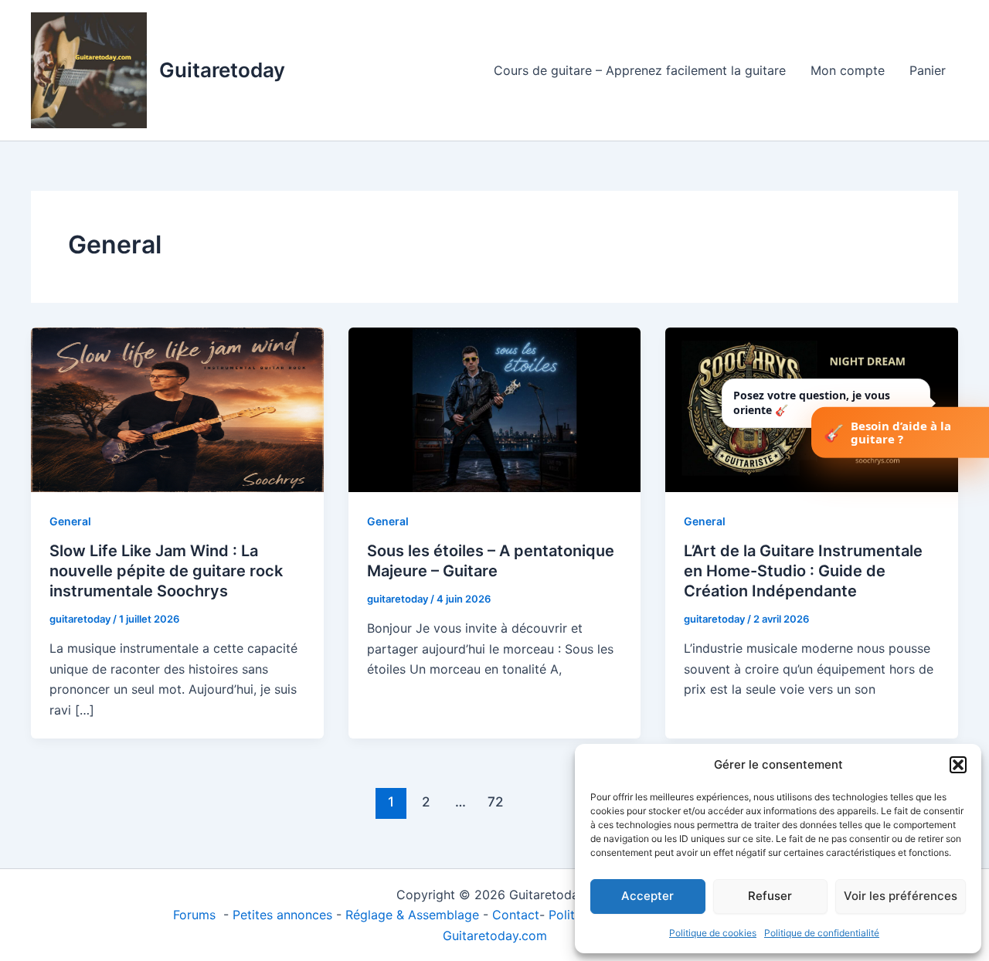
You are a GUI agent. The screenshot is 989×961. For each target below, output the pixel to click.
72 (495, 801)
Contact (515, 914)
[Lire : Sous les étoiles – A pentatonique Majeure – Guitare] (494, 408)
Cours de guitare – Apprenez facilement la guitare (640, 70)
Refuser (770, 895)
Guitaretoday (222, 70)
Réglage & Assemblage (414, 914)
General (70, 521)
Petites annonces (282, 914)
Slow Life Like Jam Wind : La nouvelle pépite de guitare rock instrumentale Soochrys (166, 571)
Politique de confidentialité (821, 933)
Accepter (647, 895)
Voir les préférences (900, 895)
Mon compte (848, 70)
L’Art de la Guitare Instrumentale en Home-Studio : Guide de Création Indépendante (803, 571)
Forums (196, 914)
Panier (927, 70)
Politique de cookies (712, 933)
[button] (958, 765)
